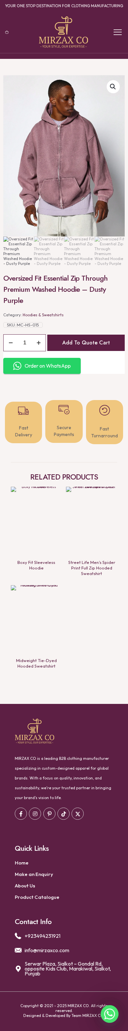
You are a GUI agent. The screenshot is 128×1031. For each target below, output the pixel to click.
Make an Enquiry (34, 874)
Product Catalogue (37, 897)
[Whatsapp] (109, 1014)
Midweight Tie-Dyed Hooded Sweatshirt (36, 663)
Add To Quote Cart (86, 342)
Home (22, 863)
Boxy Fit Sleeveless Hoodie (36, 565)
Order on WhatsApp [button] (48, 365)
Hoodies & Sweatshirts (43, 314)
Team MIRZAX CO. (88, 1015)
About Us (25, 885)
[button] (113, 86)
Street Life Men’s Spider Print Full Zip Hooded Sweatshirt (91, 568)
